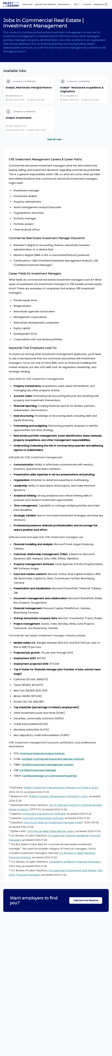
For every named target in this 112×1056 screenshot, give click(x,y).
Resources (63, 4)
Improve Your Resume (86, 900)
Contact (87, 4)
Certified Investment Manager (37, 770)
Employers (99, 4)
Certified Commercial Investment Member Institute (52, 759)
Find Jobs (27, 4)
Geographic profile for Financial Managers (74, 861)
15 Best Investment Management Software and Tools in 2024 (60, 787)
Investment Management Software (44, 813)
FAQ (76, 4)
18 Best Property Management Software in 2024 (58, 796)
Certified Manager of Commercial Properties (49, 775)
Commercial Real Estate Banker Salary (50, 831)
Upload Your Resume (45, 4)
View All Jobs (54, 139)
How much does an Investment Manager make (53, 822)
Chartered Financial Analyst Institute (42, 753)
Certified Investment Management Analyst (47, 764)
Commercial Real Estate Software (43, 818)
